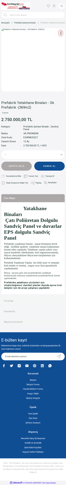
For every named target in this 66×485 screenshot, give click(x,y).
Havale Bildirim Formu (33, 389)
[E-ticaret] (32, 482)
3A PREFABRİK (31, 133)
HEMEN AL (49, 166)
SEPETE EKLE (17, 166)
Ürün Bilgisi (9, 198)
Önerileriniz (9, 311)
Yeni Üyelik (33, 413)
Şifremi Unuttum (33, 423)
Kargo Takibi (33, 393)
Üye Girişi (33, 418)
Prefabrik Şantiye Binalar (36, 126)
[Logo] (15, 6)
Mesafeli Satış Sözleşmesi (33, 438)
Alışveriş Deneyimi (13, 321)
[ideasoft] (16, 482)
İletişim (33, 380)
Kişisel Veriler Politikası (33, 452)
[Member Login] (54, 6)
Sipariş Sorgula (33, 398)
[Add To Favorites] (11, 176)
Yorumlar (8, 300)
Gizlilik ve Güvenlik (33, 443)
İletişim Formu (33, 384)
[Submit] (59, 356)
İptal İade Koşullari (33, 447)
